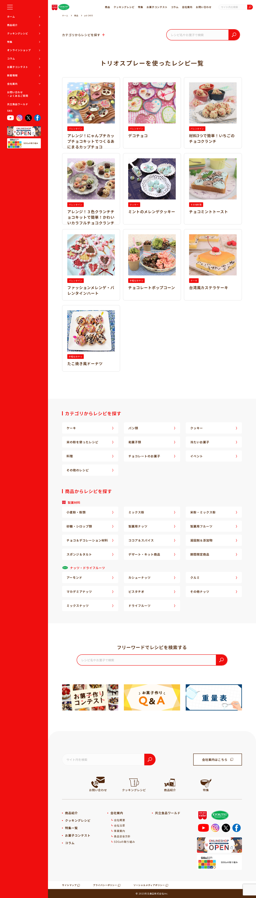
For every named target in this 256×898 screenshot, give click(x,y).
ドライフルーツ (139, 605)
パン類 (133, 428)
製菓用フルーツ (201, 526)
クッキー (196, 428)
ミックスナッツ (78, 605)
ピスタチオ (136, 591)
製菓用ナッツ (137, 526)
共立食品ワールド (17, 104)
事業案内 (119, 831)
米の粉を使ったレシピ (82, 442)
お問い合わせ (204, 7)
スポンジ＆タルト (79, 554)
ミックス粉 (136, 512)
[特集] (205, 782)
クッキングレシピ (17, 33)
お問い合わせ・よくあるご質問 (17, 94)
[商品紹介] (169, 782)
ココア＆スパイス (141, 540)
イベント (196, 456)
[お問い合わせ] (98, 782)
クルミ (195, 577)
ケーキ (71, 428)
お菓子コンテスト (17, 67)
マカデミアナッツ (79, 591)
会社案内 (12, 84)
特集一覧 (71, 828)
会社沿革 (119, 825)
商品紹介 (12, 25)
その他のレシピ (78, 470)
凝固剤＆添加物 (201, 540)
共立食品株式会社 (154, 893)
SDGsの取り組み (124, 842)
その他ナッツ (199, 591)
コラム (11, 58)
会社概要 (119, 820)
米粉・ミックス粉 (203, 512)
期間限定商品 (199, 554)
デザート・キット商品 (144, 554)
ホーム (11, 16)
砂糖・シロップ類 (79, 526)
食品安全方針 (122, 836)
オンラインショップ (19, 50)
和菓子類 (134, 442)
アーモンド (74, 577)
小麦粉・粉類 (76, 512)
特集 (9, 42)
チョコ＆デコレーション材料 (87, 540)
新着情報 (12, 75)
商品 (107, 7)
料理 (70, 456)
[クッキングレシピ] (134, 782)
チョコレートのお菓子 (144, 456)
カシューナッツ (139, 577)
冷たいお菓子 (199, 442)
